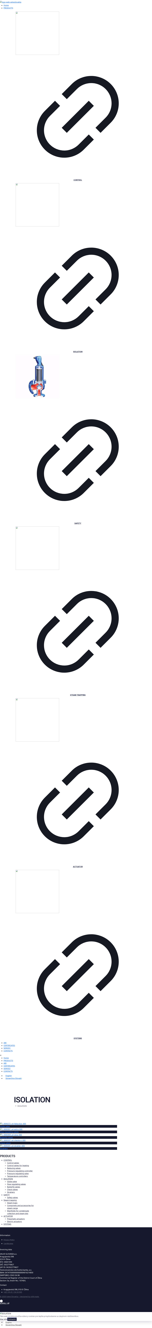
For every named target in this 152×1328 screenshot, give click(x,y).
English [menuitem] (9, 1076)
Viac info (3, 1319)
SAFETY (7, 1195)
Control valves (13, 1163)
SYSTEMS (7, 1224)
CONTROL (8, 1160)
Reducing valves (14, 1168)
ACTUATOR (8, 1216)
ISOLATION (22, 1106)
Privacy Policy (9, 1240)
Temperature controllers (17, 1176)
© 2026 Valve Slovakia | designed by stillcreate (19, 1296)
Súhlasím (12, 1319)
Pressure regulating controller (20, 1171)
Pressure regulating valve (18, 1173)
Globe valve (12, 1181)
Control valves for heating (18, 1165)
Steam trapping (10, 1200)
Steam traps (12, 1203)
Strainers (11, 1192)
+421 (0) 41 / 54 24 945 (13, 1292)
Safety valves (12, 1197)
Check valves (12, 1189)
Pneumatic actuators (16, 1219)
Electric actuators (14, 1221)
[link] (78, 95)
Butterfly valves (13, 1187)
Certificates (8, 1244)
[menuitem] (8, 1076)
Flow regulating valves (16, 1184)
